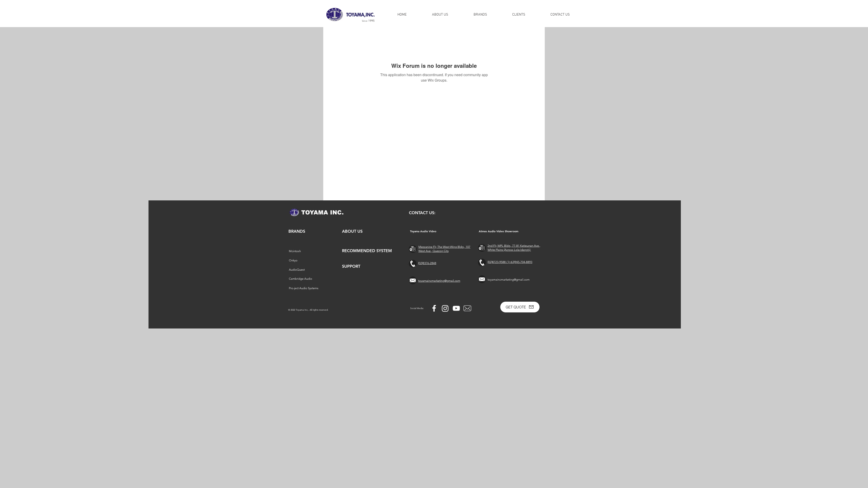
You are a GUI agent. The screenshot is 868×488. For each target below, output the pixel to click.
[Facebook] (434, 308)
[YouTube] (456, 308)
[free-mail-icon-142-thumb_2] (467, 308)
